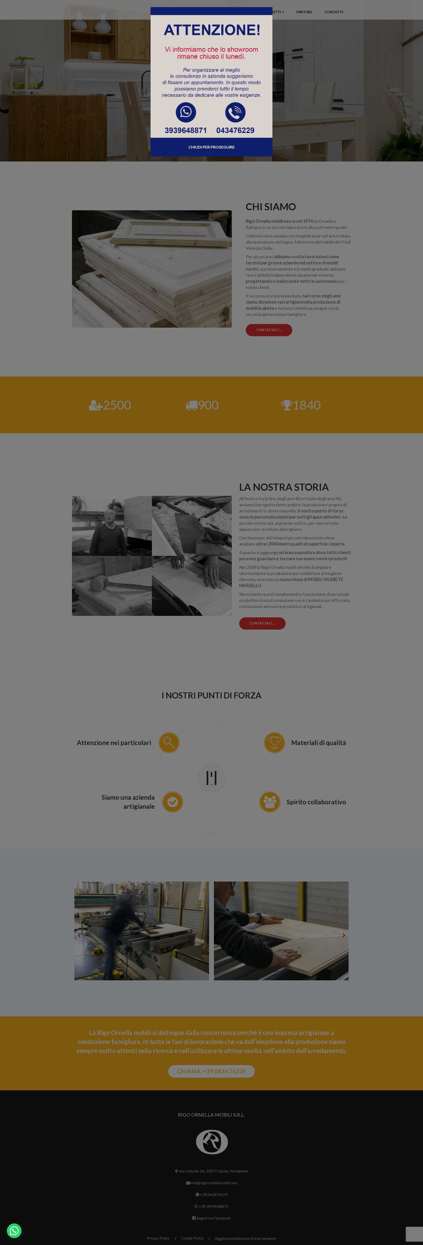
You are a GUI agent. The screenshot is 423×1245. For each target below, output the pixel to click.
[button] (14, 1230)
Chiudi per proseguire (211, 147)
